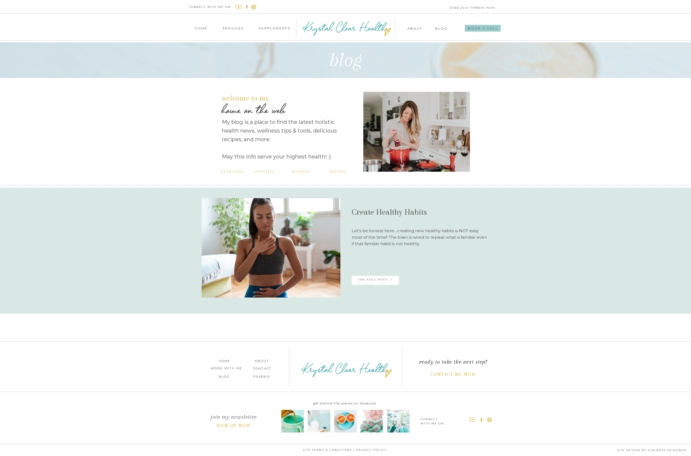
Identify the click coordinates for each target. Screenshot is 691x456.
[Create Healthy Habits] (271, 248)
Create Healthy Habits (389, 212)
